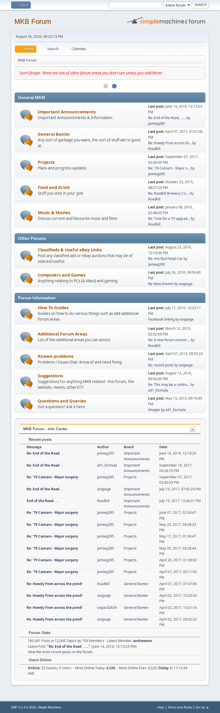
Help (160, 707)
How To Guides (53, 307)
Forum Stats (39, 633)
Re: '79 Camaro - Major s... (169, 168)
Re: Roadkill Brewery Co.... (168, 193)
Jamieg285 (156, 123)
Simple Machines (49, 707)
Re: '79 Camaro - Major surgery (52, 477)
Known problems (55, 356)
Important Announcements (67, 111)
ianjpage (185, 283)
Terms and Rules (180, 707)
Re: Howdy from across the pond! (54, 583)
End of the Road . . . (43, 500)
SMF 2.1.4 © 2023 (23, 707)
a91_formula (158, 390)
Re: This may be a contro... (169, 384)
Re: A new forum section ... (169, 339)
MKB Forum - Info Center (45, 429)
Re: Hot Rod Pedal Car (165, 258)
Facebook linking (161, 319)
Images (154, 409)
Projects (46, 162)
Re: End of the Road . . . (46, 453)
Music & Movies (54, 212)
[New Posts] (26, 115)
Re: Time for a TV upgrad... (169, 218)
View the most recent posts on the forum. (60, 651)
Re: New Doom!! (160, 283)
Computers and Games (61, 275)
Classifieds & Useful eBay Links (70, 249)
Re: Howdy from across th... (169, 143)
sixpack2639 (107, 607)
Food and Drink (54, 187)
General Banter (54, 134)
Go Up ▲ (202, 707)
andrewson (142, 640)
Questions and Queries (62, 401)
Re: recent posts (161, 365)
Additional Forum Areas (62, 334)
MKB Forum (32, 21)
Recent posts (40, 439)
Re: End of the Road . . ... (167, 117)
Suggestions (50, 375)
